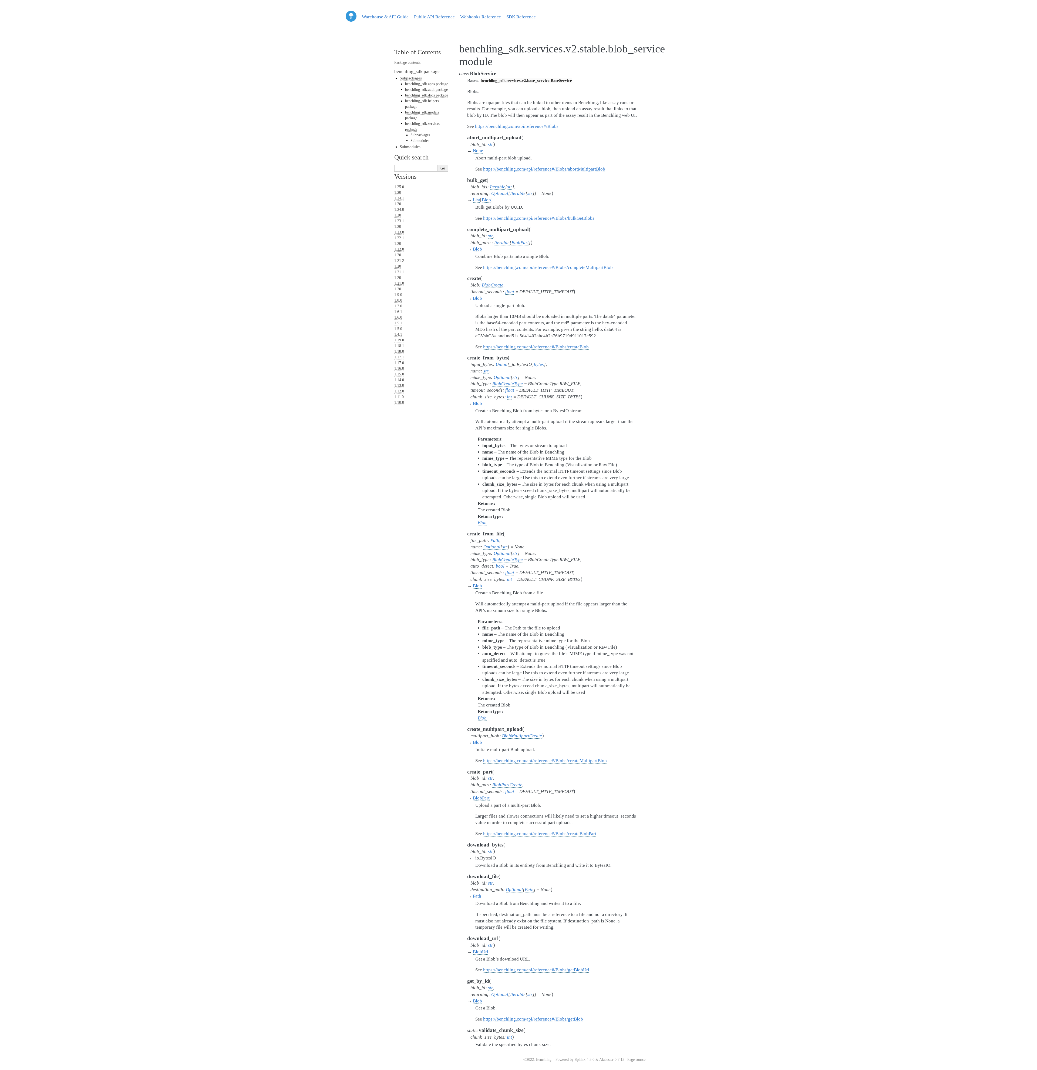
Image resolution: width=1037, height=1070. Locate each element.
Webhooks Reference (480, 16)
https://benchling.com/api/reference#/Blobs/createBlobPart (539, 833)
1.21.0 (399, 283)
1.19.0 (399, 340)
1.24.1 (399, 198)
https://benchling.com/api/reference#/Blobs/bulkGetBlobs (538, 218)
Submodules (419, 141)
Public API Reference (434, 16)
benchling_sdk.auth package (426, 90)
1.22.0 (399, 249)
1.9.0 (398, 295)
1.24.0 (399, 210)
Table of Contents (417, 52)
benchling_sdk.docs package (426, 95)
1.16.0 (399, 368)
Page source (636, 1060)
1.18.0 (399, 351)
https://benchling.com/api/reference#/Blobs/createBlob (536, 346)
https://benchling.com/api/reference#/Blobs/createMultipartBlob (545, 760)
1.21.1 (399, 272)
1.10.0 (399, 403)
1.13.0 (399, 386)
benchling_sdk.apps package (426, 84)
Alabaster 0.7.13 (611, 1060)
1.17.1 (399, 357)
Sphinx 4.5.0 (584, 1060)
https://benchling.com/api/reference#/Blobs (516, 126)
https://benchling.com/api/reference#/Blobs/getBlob (533, 1019)
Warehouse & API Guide (385, 16)
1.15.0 (399, 374)
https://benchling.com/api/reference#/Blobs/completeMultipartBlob (548, 267)
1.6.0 (398, 317)
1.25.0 (399, 187)
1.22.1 (399, 238)
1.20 (397, 193)
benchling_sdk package (417, 71)
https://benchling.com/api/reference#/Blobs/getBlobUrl (536, 969)
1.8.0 (398, 300)
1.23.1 (399, 221)
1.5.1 (398, 323)
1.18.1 (399, 346)
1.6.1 (398, 312)
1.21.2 (399, 261)
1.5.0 (398, 329)
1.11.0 (399, 397)
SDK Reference (521, 16)
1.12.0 (399, 391)
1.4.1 (398, 334)
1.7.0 (398, 306)
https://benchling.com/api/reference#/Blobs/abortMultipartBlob (544, 169)
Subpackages (411, 78)
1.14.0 (399, 380)
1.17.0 (399, 363)
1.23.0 (399, 232)
